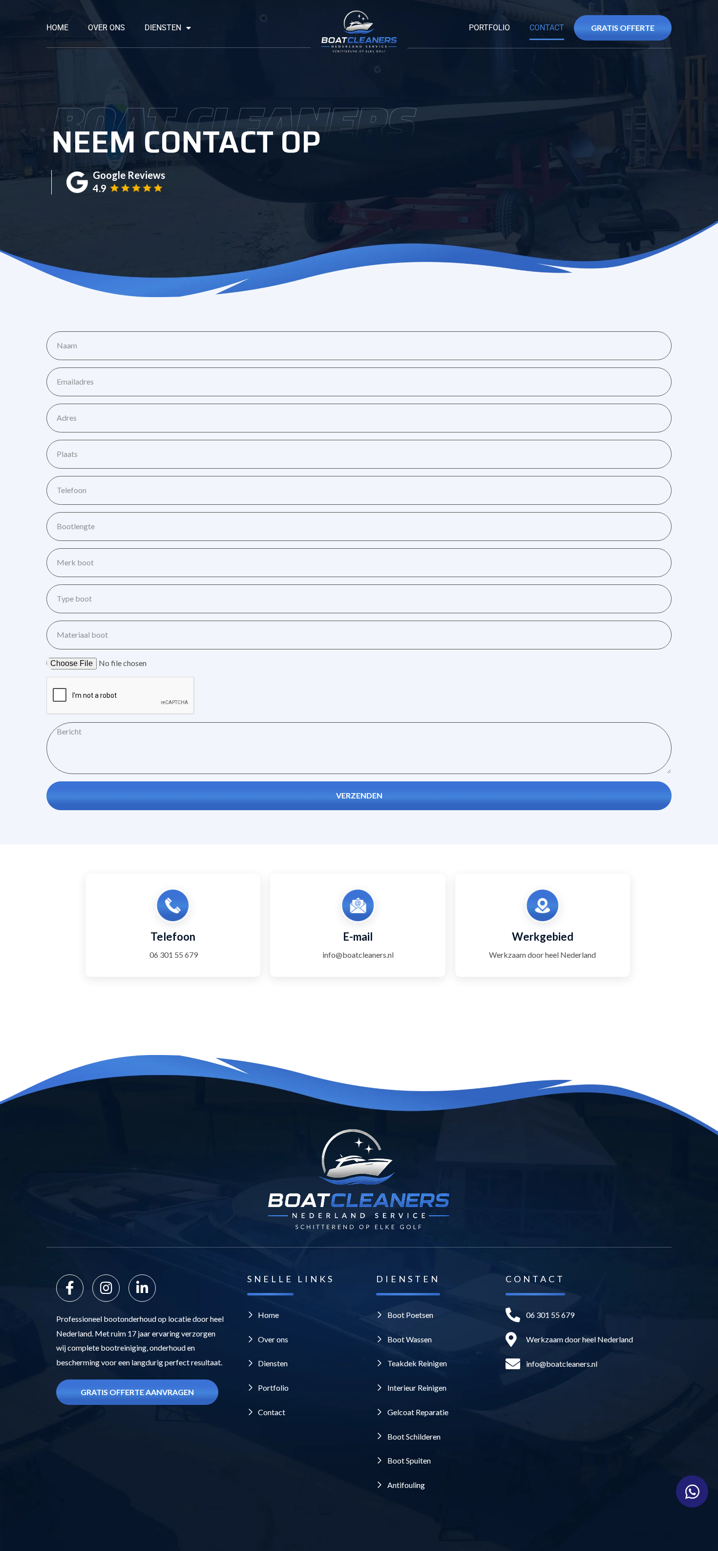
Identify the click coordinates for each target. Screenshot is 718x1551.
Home (57, 27)
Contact (546, 27)
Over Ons (106, 27)
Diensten (163, 27)
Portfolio (489, 27)
